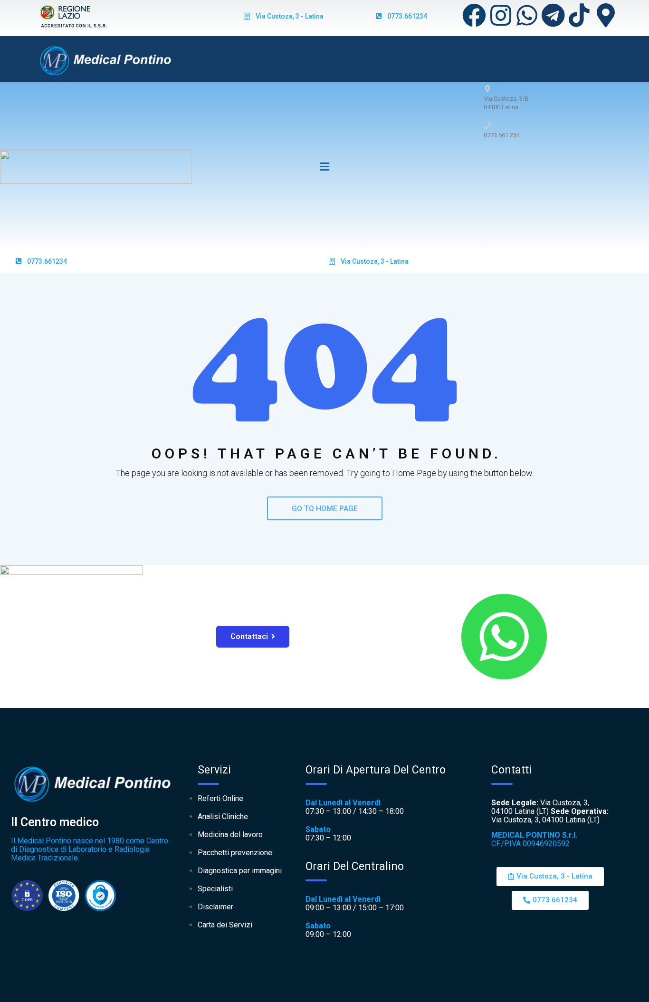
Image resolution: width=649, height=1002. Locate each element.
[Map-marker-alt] (606, 15)
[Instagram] (501, 15)
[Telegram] (553, 15)
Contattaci (249, 636)
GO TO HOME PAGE (325, 508)
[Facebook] (474, 15)
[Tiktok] (579, 15)
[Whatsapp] (527, 15)
